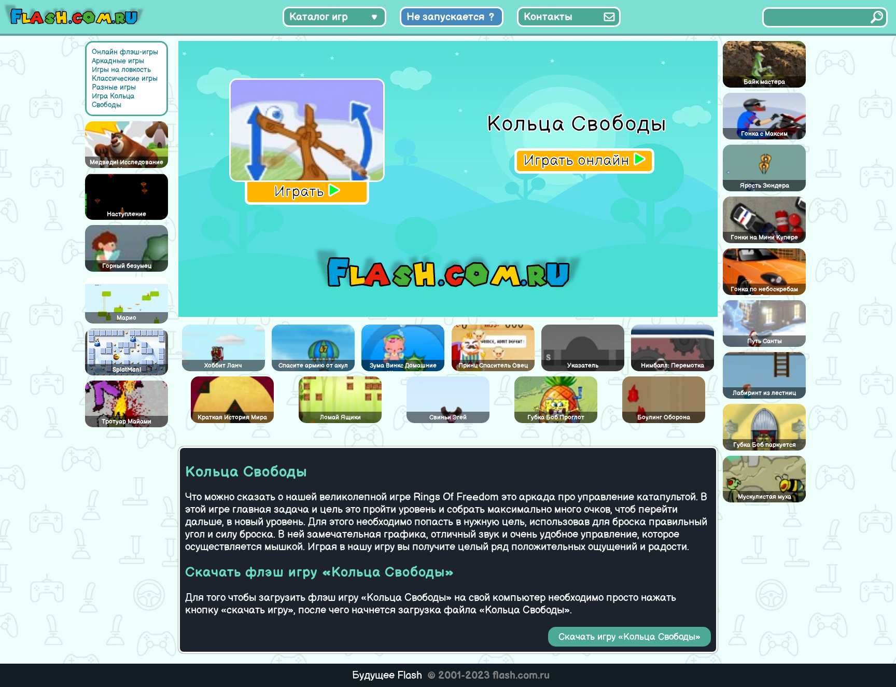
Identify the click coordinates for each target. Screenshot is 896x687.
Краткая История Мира (232, 418)
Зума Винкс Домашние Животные (403, 366)
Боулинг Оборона (663, 418)
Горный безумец (126, 266)
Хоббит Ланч (223, 366)
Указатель (582, 366)
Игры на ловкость (121, 69)
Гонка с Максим (764, 134)
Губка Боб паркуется (764, 445)
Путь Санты (764, 341)
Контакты (548, 17)
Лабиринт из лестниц (764, 393)
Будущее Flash (387, 675)
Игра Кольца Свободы (113, 100)
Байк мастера (764, 82)
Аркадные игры (118, 61)
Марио (126, 318)
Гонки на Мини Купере (764, 238)
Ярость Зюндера (764, 186)
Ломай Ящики (340, 418)
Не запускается (446, 17)
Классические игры (125, 78)
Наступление (126, 214)
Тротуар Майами (126, 422)
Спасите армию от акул (313, 366)
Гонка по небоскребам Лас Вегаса (764, 290)
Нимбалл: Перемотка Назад (672, 366)
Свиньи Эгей (448, 418)
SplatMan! (127, 370)
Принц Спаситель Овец (493, 366)
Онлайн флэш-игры (125, 52)
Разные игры (114, 87)
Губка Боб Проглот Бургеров (555, 418)
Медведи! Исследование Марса (126, 163)
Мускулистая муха (764, 497)
